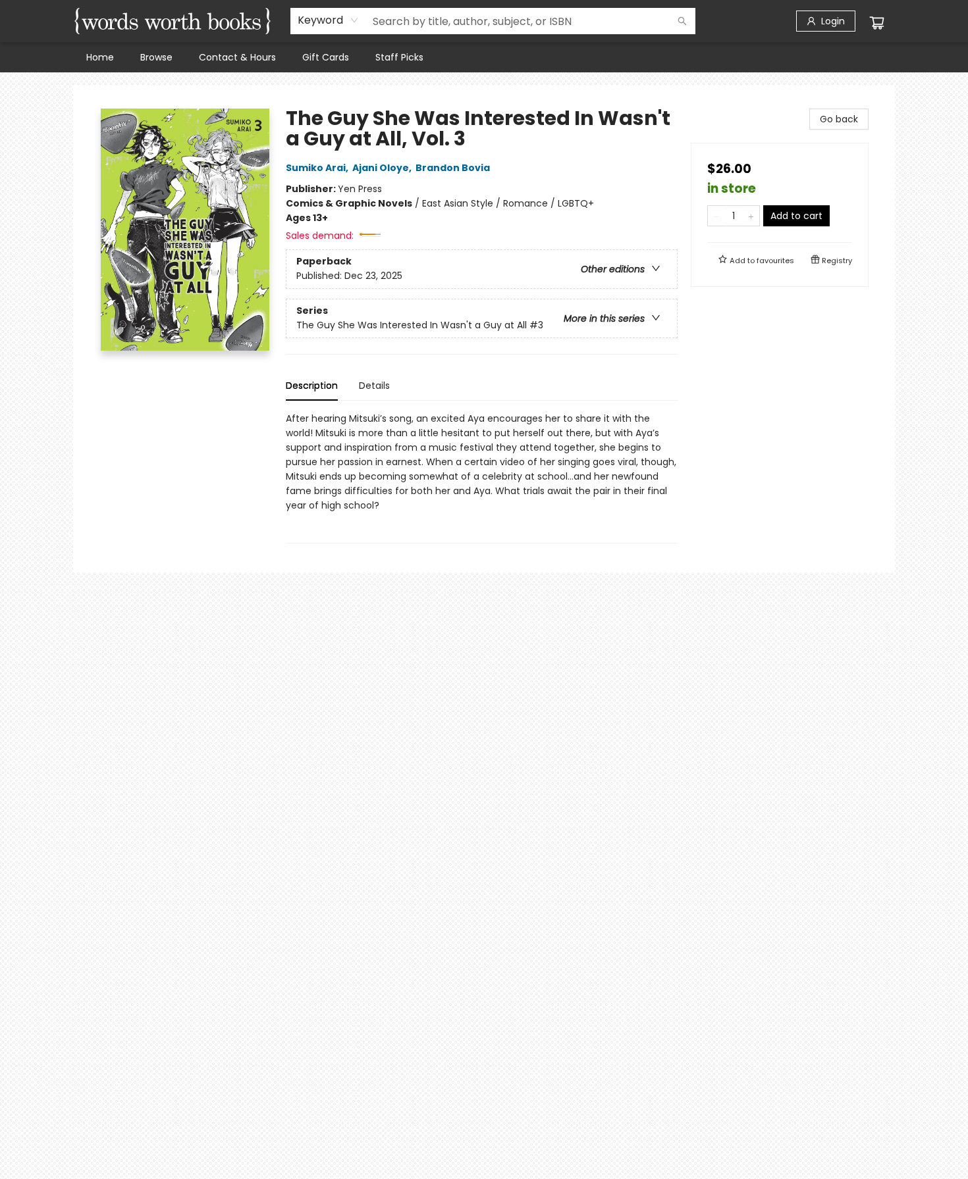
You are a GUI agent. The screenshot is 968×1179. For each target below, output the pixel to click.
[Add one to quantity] (751, 216)
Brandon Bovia (453, 167)
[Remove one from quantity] (716, 216)
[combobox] (328, 20)
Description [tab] (312, 385)
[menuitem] (100, 57)
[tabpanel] (482, 477)
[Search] (682, 21)
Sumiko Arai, (318, 167)
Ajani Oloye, (383, 167)
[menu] (484, 57)
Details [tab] (374, 385)
